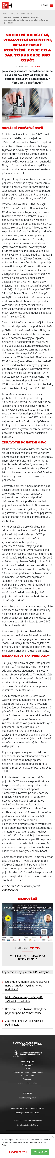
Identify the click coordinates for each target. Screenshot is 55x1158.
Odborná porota (27, 1076)
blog (13, 13)
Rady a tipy (35, 66)
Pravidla (27, 1068)
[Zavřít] (53, 1136)
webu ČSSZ (18, 316)
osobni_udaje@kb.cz (30, 1125)
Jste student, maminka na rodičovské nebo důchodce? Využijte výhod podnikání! (27, 985)
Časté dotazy (27, 1079)
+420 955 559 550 (35, 1120)
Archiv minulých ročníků (27, 1083)
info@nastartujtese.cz (27, 1098)
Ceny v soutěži (27, 1065)
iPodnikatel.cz (10, 890)
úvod (4, 13)
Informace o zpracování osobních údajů (28, 1072)
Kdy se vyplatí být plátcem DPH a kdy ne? (26, 972)
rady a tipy (24, 13)
